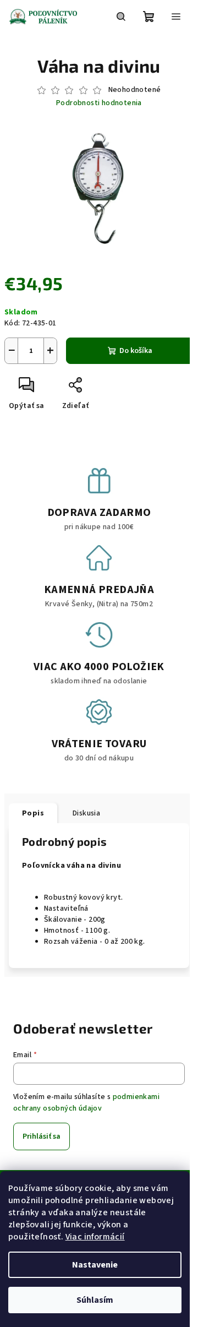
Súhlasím (94, 1300)
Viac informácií (95, 1237)
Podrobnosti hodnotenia (99, 103)
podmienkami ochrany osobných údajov (86, 1102)
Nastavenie (95, 1265)
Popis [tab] (33, 813)
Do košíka (135, 350)
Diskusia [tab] (86, 813)
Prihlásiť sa (42, 1136)
